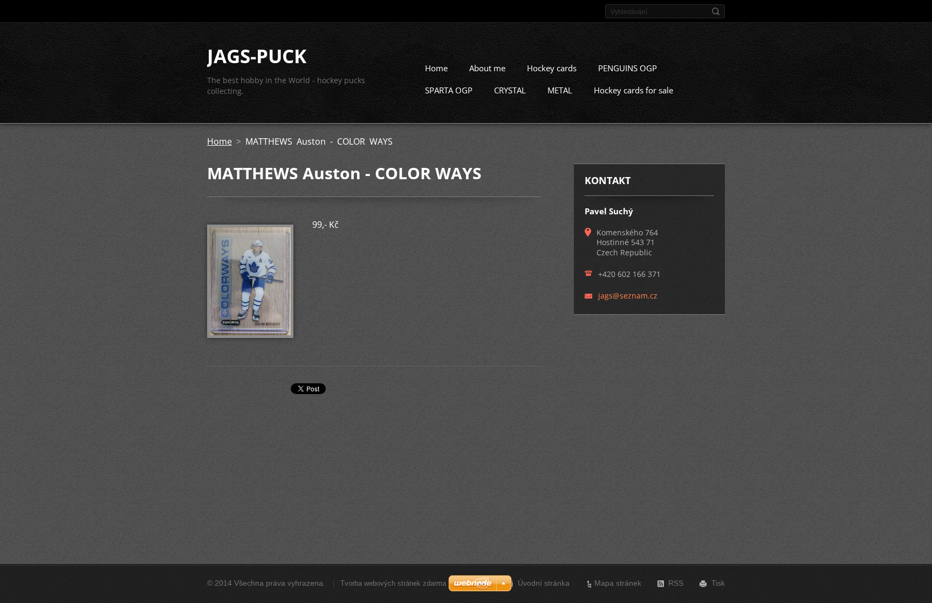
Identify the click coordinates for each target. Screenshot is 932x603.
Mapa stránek (617, 583)
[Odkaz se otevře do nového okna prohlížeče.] (250, 335)
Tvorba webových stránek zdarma (393, 583)
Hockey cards (552, 68)
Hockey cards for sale (633, 90)
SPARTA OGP (448, 90)
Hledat (716, 11)
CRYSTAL (510, 90)
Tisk (718, 583)
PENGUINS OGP (627, 68)
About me (487, 68)
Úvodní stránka (544, 583)
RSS (675, 583)
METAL (559, 90)
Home (436, 68)
